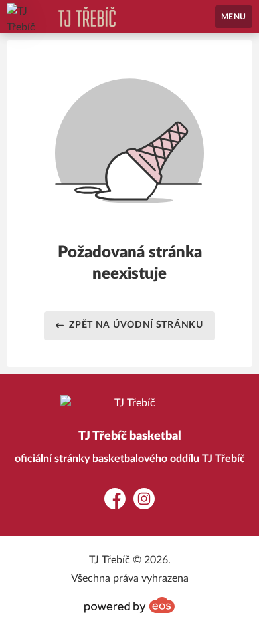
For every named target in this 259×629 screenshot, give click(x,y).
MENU (233, 17)
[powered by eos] (129, 605)
